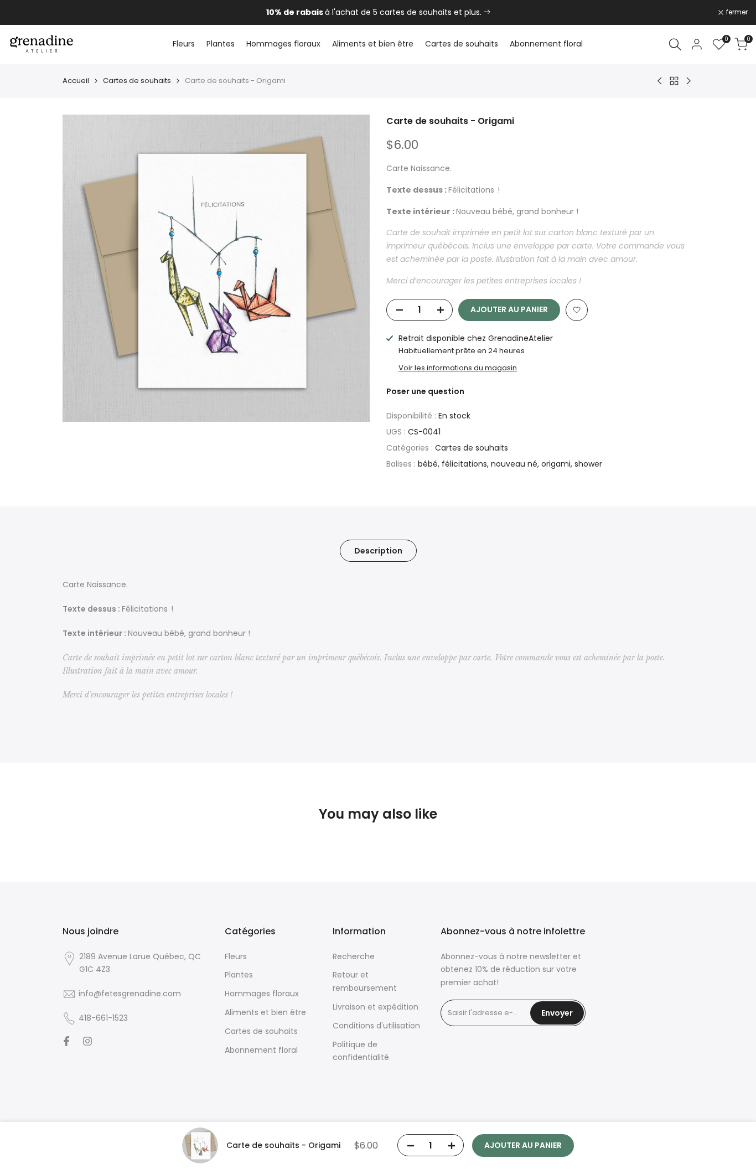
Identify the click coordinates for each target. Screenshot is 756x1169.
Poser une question (425, 391)
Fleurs (236, 956)
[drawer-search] (675, 44)
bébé (428, 463)
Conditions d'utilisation (376, 1025)
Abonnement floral (261, 1050)
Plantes (239, 974)
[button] (577, 310)
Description (378, 550)
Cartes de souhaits (137, 80)
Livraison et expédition (375, 1006)
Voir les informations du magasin (457, 368)
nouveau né (514, 463)
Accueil (76, 80)
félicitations (464, 463)
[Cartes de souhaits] (487, 12)
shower (588, 463)
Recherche (354, 956)
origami (556, 463)
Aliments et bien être (265, 1012)
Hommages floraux (262, 993)
